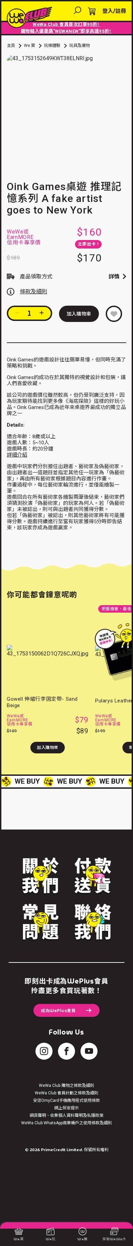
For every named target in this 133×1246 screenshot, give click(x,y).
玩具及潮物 (79, 45)
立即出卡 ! (88, 244)
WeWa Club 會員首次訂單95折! (66, 24)
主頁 (11, 45)
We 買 (29, 45)
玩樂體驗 (52, 45)
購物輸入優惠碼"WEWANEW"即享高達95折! (66, 31)
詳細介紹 (17, 455)
